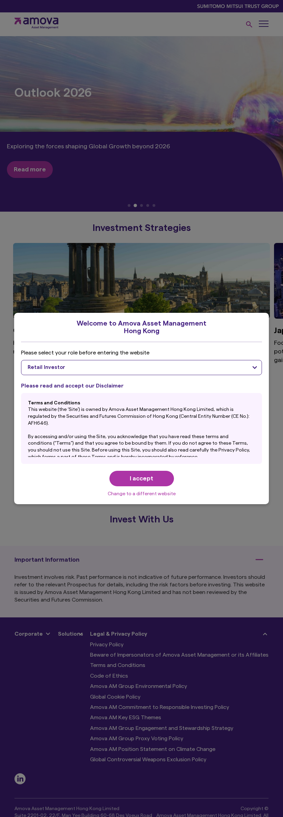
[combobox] (141, 367)
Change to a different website (142, 493)
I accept (141, 478)
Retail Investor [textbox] (46, 367)
